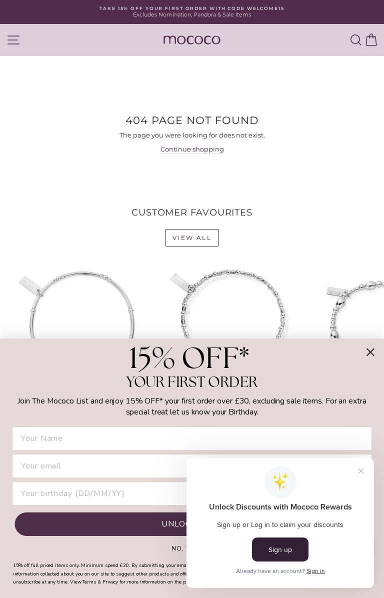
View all (192, 238)
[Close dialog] (370, 352)
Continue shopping (192, 149)
